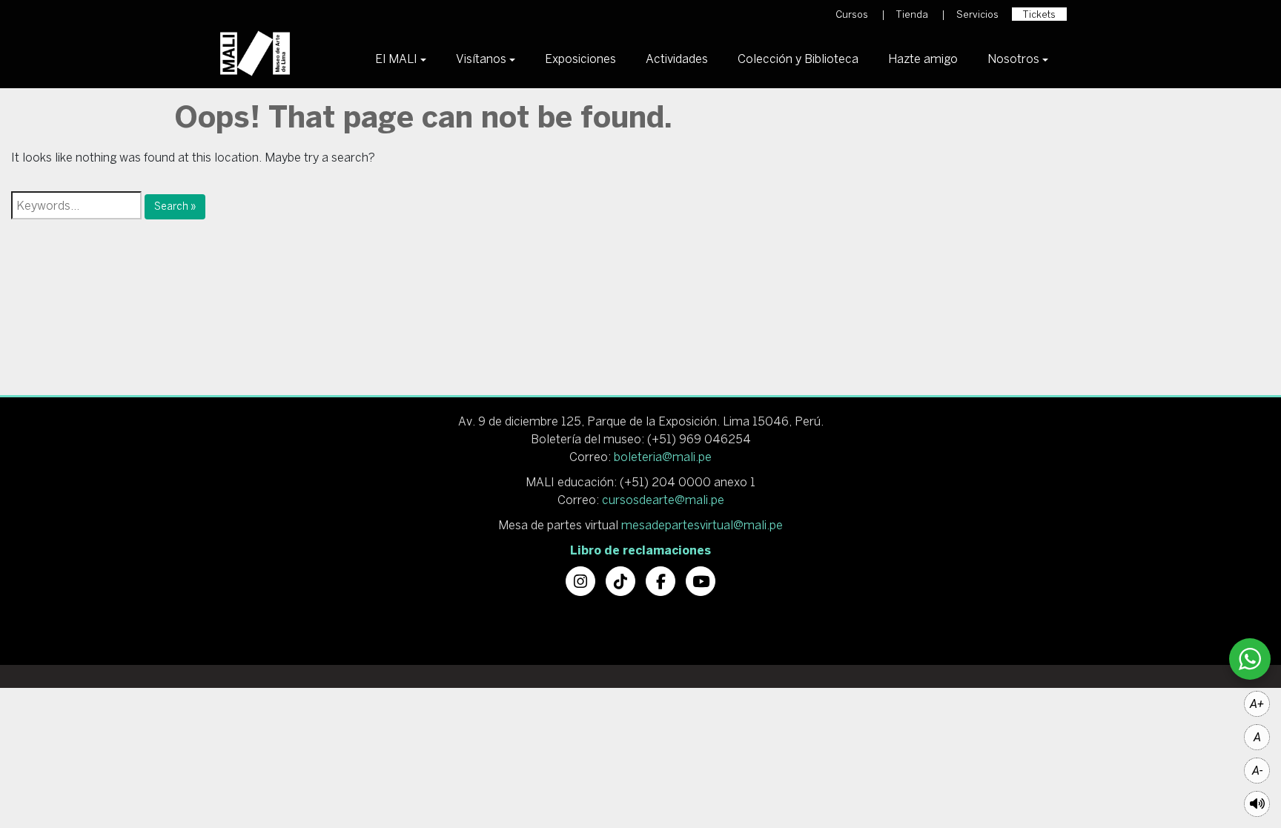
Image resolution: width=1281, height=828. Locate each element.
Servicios (977, 14)
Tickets (1039, 14)
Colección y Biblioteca (798, 58)
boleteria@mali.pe (663, 456)
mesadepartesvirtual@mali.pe (702, 524)
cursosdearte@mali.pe (663, 499)
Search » (175, 206)
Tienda (912, 14)
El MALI (396, 58)
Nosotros (1013, 58)
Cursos (851, 14)
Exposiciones (580, 58)
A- (1257, 771)
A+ (1257, 704)
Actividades (677, 58)
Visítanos (481, 58)
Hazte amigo (923, 58)
